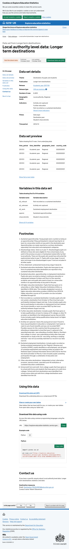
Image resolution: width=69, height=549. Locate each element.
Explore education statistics (37, 23)
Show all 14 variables (26, 222)
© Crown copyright (59, 544)
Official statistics (40, 89)
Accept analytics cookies (12, 17)
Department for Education (34, 525)
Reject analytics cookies (32, 17)
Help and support (16, 522)
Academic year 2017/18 (41, 85)
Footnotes (6, 86)
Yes (22, 505)
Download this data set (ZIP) (29, 393)
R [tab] (29, 435)
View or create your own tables (30, 402)
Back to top (7, 96)
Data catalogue (12, 36)
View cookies (46, 17)
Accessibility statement (37, 519)
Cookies (5, 519)
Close (64, 27)
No (32, 505)
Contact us (6, 92)
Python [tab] (23, 435)
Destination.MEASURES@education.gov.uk (39, 487)
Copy (63, 425)
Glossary (6, 522)
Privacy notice (14, 519)
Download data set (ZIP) (55, 60)
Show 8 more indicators (41, 110)
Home (4, 36)
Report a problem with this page (55, 505)
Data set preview (8, 78)
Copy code (59, 446)
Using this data (8, 89)
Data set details (8, 75)
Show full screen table (26, 177)
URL (20, 425)
